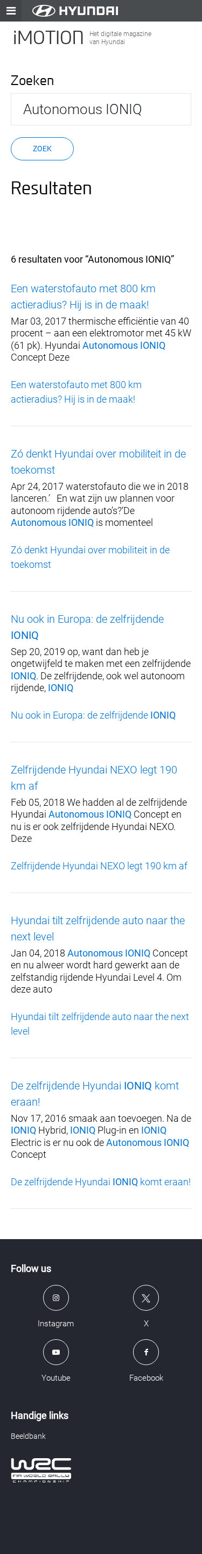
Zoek (42, 148)
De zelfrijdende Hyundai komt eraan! (101, 1181)
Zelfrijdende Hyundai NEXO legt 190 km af (99, 865)
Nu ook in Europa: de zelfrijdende (93, 715)
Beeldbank (28, 1436)
